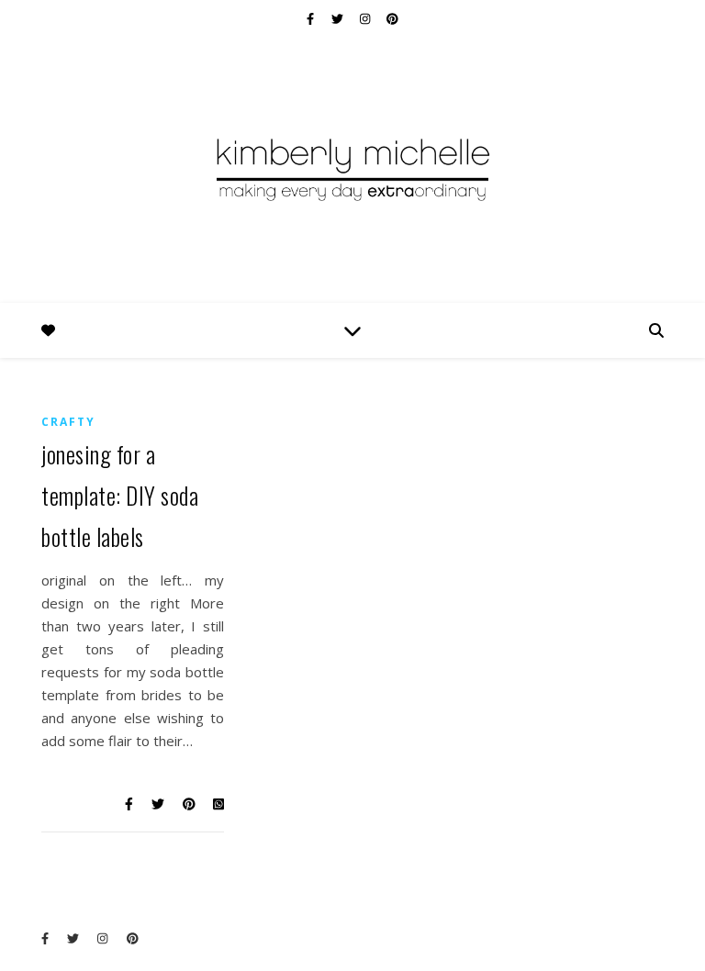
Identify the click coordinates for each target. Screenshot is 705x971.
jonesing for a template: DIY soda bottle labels (119, 495)
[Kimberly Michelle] (352, 168)
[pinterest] (392, 18)
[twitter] (338, 18)
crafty (68, 422)
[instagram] (366, 18)
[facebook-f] (312, 18)
